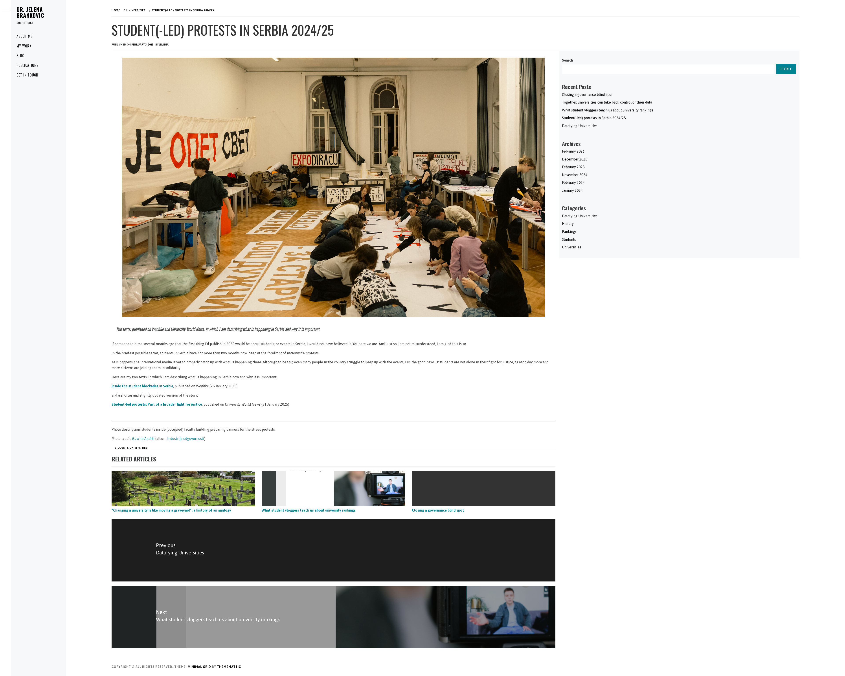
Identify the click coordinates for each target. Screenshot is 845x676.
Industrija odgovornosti (185, 439)
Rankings (569, 231)
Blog (20, 55)
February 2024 (573, 182)
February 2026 (573, 151)
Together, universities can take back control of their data (607, 102)
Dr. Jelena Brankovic (30, 12)
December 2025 (574, 159)
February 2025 (573, 167)
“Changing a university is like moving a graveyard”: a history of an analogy (171, 510)
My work (24, 46)
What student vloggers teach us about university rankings (309, 510)
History (568, 224)
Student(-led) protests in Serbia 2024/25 (594, 118)
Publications (28, 65)
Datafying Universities (579, 126)
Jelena (164, 44)
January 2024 (572, 190)
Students (121, 447)
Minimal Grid (199, 667)
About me (24, 36)
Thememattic (229, 667)
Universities (138, 447)
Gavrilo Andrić (143, 439)
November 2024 (574, 175)
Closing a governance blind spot (438, 510)
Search (567, 60)
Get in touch (27, 75)
